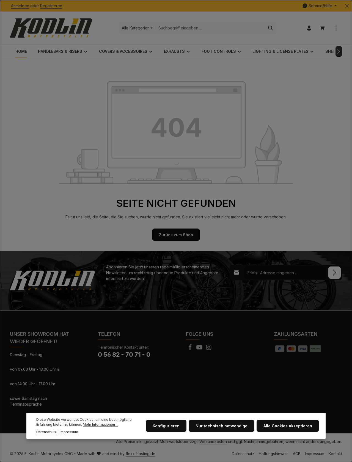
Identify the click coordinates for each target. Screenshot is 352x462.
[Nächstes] (339, 51)
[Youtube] (200, 348)
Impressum (314, 453)
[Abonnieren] (334, 272)
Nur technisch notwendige (222, 426)
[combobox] (210, 28)
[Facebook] (190, 348)
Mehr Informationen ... (100, 424)
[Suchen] (271, 28)
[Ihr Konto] (309, 28)
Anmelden (20, 6)
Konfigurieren (166, 426)
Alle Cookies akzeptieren (287, 426)
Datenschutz (243, 453)
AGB (297, 453)
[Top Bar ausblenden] (347, 6)
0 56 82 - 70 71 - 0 (124, 354)
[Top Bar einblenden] (336, 28)
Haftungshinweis (273, 453)
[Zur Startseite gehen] (51, 28)
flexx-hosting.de (140, 453)
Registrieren (51, 6)
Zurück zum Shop (176, 234)
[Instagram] (209, 348)
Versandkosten (213, 441)
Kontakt (335, 453)
